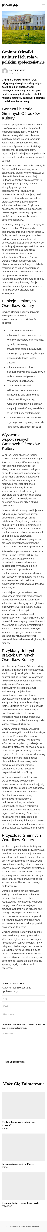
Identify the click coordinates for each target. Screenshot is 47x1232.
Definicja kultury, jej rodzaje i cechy (21, 1203)
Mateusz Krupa (17, 70)
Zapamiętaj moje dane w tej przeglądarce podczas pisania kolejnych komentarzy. (23, 1026)
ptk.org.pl (11, 4)
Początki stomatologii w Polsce (18, 1164)
